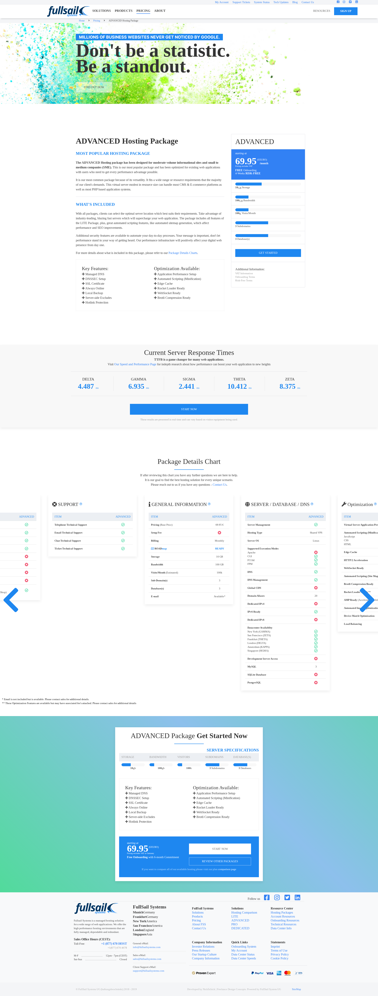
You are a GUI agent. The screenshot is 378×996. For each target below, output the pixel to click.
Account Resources (283, 916)
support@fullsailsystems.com (148, 970)
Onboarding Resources (285, 920)
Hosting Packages (282, 912)
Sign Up (345, 11)
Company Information (206, 958)
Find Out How (94, 87)
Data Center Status (243, 954)
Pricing (196, 920)
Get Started (268, 252)
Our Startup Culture (204, 954)
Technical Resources (283, 924)
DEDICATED (240, 928)
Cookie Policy (279, 958)
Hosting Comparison (244, 912)
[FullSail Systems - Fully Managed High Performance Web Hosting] (68, 11)
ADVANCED (240, 920)
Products (197, 916)
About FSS (199, 924)
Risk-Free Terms (243, 280)
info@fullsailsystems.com (146, 947)
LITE (234, 916)
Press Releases (201, 950)
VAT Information (244, 273)
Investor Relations (203, 946)
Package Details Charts (183, 253)
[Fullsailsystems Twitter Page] (287, 898)
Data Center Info (281, 928)
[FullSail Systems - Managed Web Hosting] (96, 908)
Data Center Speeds (243, 958)
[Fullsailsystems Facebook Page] (267, 898)
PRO (234, 924)
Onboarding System (243, 946)
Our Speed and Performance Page (135, 364)
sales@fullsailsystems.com (147, 958)
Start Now (189, 409)
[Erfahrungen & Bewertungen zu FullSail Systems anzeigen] (204, 972)
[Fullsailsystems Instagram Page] (277, 898)
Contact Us (220, 484)
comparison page (227, 869)
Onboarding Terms (245, 276)
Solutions (198, 912)
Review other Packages (220, 861)
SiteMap (296, 989)
